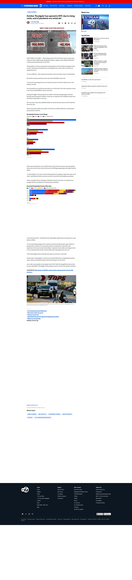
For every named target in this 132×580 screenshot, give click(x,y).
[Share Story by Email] (72, 23)
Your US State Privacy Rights (51, 519)
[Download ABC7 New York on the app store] (100, 514)
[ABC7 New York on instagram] (29, 514)
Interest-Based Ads (66, 519)
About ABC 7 (99, 498)
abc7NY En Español (78, 509)
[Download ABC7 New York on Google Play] (107, 514)
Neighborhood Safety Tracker (81, 491)
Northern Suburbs (78, 5)
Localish (39, 500)
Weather (39, 491)
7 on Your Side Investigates (43, 498)
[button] (21, 5)
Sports (75, 500)
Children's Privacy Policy (40, 519)
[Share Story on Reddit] (65, 23)
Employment (99, 491)
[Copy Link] (75, 23)
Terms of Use (59, 519)
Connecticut (88, 5)
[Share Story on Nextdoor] (68, 23)
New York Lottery (78, 489)
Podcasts (76, 507)
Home (38, 489)
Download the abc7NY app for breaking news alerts (43, 316)
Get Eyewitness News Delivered (37, 311)
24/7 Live (45, 5)
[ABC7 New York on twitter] (25, 514)
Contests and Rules (100, 502)
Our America (77, 502)
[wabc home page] (25, 489)
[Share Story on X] (62, 23)
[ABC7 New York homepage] (33, 5)
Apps (38, 507)
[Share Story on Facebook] (59, 23)
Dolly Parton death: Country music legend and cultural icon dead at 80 (65, 1)
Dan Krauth (34, 22)
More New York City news (35, 313)
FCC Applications (83, 519)
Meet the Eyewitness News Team (103, 494)
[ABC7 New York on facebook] (22, 514)
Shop (38, 502)
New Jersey (62, 5)
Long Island (69, 5)
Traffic (38, 494)
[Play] (95, 22)
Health (75, 498)
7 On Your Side (40, 496)
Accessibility (99, 500)
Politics (75, 496)
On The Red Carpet (78, 505)
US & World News (78, 494)
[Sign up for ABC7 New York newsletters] (32, 514)
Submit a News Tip (100, 489)
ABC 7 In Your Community (102, 496)
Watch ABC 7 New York (42, 505)
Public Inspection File (75, 519)
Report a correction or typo (32, 405)
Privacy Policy (23, 519)
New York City (53, 5)
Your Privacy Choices (31, 519)
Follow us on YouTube (34, 318)
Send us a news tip (33, 315)
